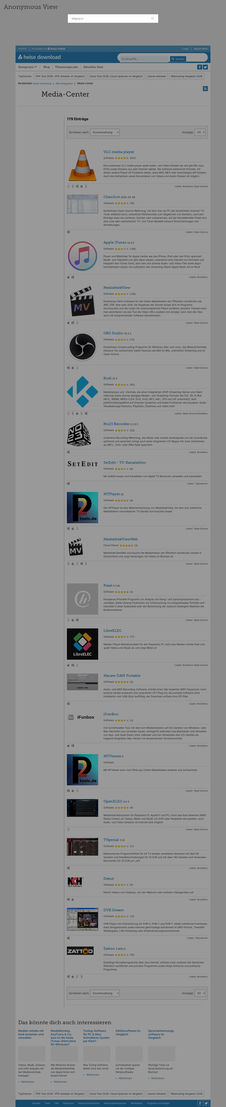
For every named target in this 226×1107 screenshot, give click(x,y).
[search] (152, 18)
